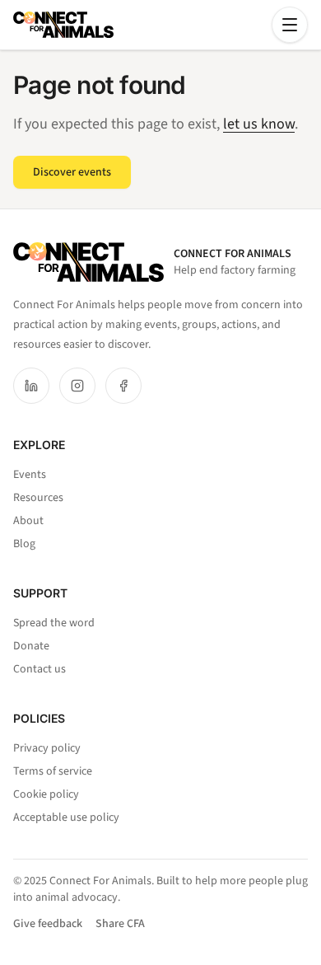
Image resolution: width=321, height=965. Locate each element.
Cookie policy (46, 794)
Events (29, 474)
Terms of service (52, 771)
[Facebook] (123, 386)
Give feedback (47, 924)
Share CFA (120, 924)
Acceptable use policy (66, 817)
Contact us (39, 669)
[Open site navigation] (290, 25)
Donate (31, 646)
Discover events (72, 172)
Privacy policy (47, 748)
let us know (259, 124)
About (28, 521)
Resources (38, 498)
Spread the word (54, 623)
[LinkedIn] (31, 386)
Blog (24, 544)
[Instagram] (77, 386)
